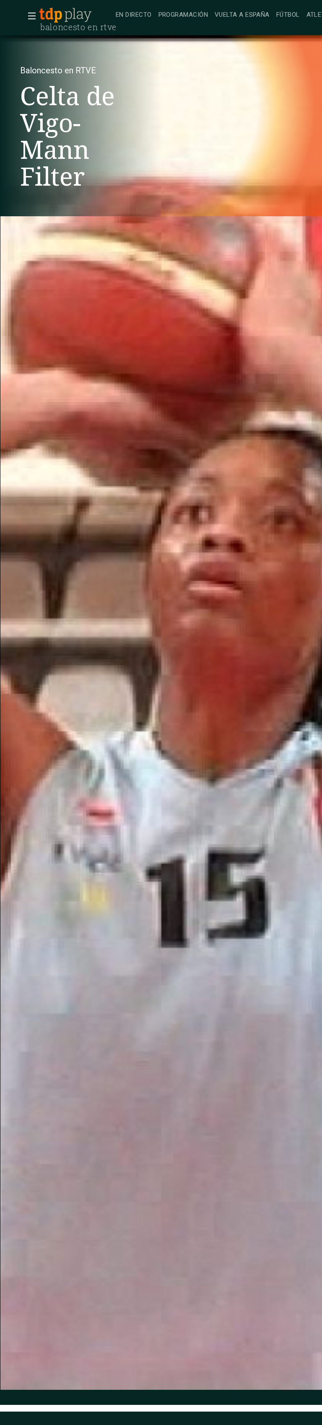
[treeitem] (134, 15)
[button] (29, 16)
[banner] (75, 15)
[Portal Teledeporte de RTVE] (51, 15)
